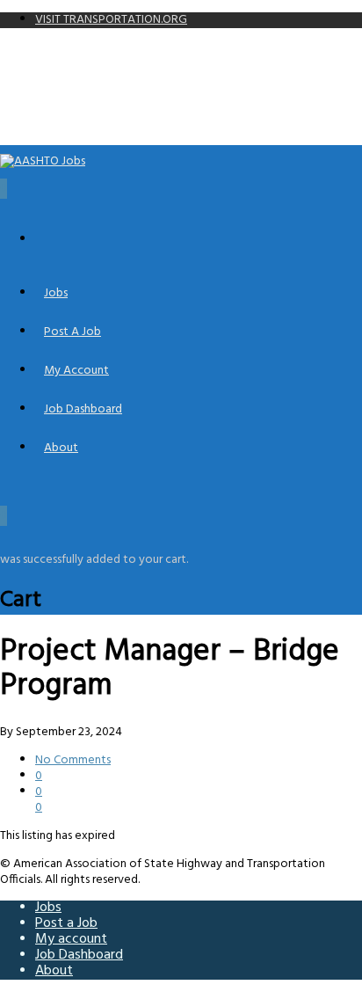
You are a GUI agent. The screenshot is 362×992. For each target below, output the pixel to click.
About (61, 448)
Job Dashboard (83, 409)
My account (76, 371)
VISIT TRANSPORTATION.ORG (111, 20)
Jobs (56, 293)
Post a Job (72, 332)
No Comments (73, 760)
